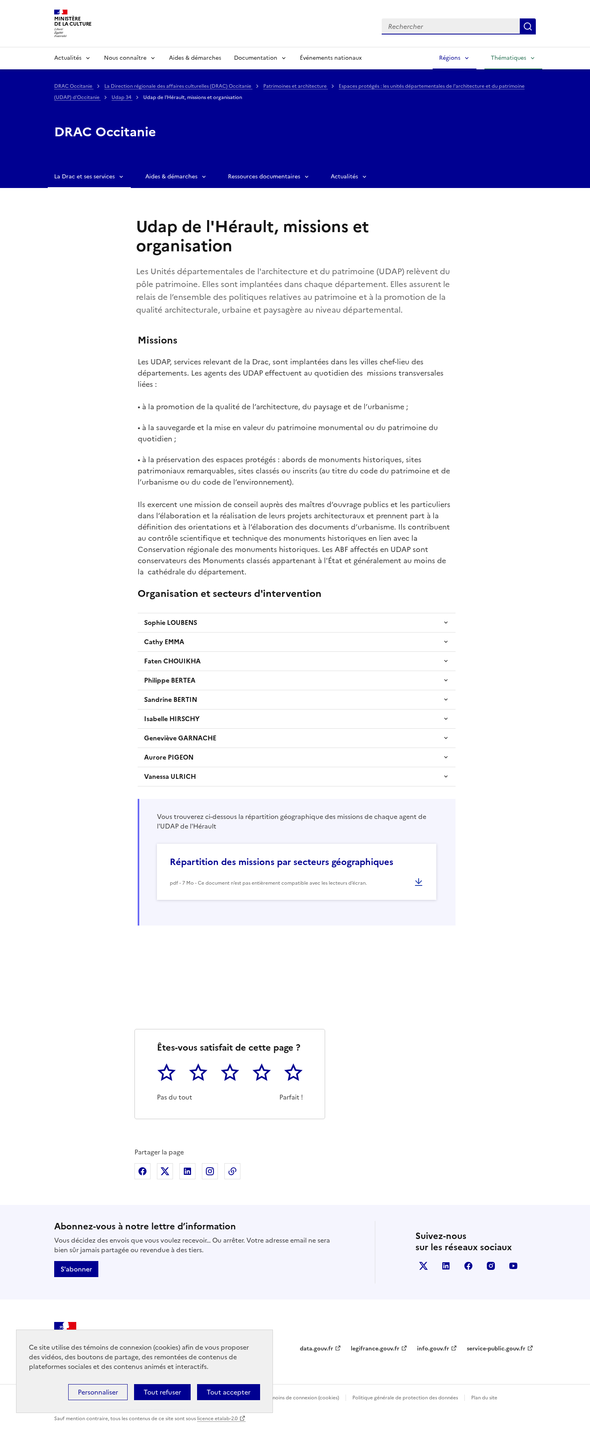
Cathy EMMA (164, 642)
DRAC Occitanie (74, 86)
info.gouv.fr (433, 1348)
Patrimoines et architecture (295, 86)
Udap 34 (122, 97)
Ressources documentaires (264, 176)
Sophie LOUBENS (170, 622)
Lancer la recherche (528, 26)
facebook (468, 1266)
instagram (491, 1266)
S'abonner (76, 1269)
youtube (513, 1266)
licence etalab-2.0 (217, 1418)
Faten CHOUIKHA (172, 661)
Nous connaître (125, 58)
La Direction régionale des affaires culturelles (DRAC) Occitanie (178, 86)
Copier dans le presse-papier (232, 1171)
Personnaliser (98, 1392)
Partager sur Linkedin (187, 1171)
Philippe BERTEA (169, 680)
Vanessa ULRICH (170, 776)
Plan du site (484, 1397)
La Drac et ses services (84, 176)
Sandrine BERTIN (170, 699)
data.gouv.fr (316, 1348)
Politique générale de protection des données (405, 1397)
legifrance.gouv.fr (375, 1348)
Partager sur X (165, 1171)
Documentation (255, 58)
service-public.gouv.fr (496, 1348)
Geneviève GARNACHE (180, 738)
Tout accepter (228, 1392)
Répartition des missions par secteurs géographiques (281, 862)
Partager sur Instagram (210, 1171)
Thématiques (508, 58)
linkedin (446, 1266)
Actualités (67, 58)
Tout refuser (162, 1392)
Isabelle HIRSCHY (171, 719)
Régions (449, 58)
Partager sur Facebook (142, 1171)
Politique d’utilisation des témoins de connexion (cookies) (273, 1397)
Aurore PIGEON (168, 757)
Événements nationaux (331, 58)
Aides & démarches (195, 58)
